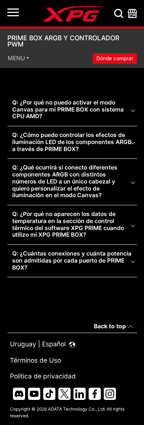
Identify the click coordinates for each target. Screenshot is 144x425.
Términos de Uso (35, 360)
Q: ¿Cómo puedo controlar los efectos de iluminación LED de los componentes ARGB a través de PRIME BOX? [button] (71, 141)
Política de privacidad (43, 376)
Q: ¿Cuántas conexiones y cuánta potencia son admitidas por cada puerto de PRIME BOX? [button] (71, 260)
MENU (16, 58)
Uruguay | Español (39, 344)
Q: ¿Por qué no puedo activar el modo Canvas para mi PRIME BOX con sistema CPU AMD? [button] (68, 109)
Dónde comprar (114, 58)
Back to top (110, 326)
